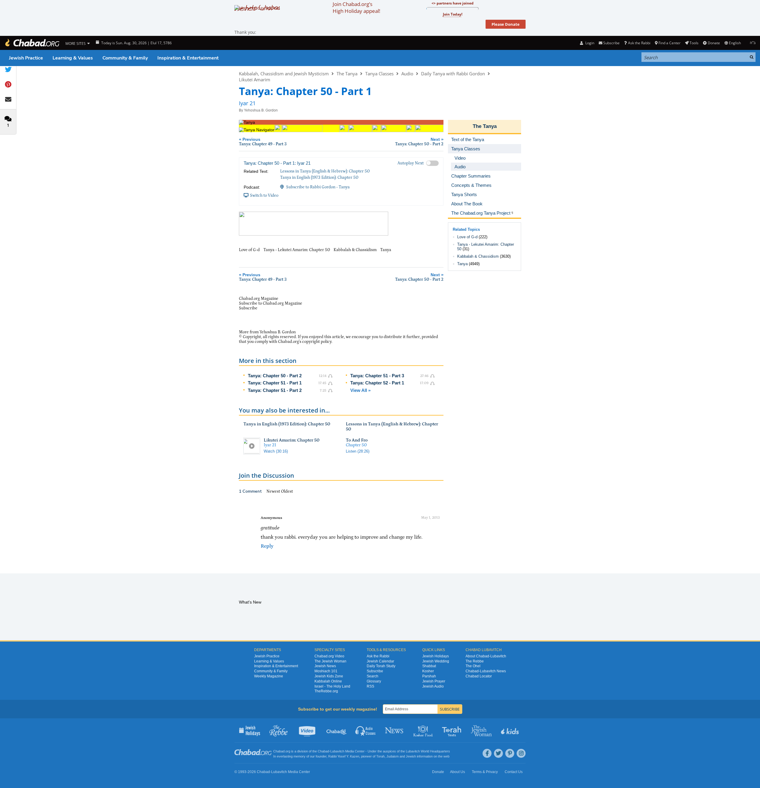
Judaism (392, 756)
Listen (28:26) (357, 451)
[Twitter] (498, 753)
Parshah (429, 676)
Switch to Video (264, 195)
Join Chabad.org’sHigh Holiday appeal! (356, 7)
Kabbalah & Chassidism (478, 256)
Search (372, 676)
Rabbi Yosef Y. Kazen (343, 756)
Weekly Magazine (268, 676)
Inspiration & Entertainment (188, 58)
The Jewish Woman (330, 661)
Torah (380, 756)
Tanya (462, 264)
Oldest (287, 491)
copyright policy (316, 341)
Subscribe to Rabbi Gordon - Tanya (318, 187)
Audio (407, 74)
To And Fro (357, 440)
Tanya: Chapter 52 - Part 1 (377, 382)
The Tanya (347, 74)
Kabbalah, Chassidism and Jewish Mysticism (284, 74)
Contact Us (514, 772)
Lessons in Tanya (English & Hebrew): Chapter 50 (325, 171)
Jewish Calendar (380, 661)
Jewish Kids (510, 730)
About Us (457, 772)
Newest (273, 491)
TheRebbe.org (326, 691)
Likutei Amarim (254, 80)
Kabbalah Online (328, 681)
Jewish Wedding (435, 661)
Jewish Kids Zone (328, 676)
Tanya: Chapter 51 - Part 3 (377, 375)
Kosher (428, 671)
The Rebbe (475, 661)
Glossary (374, 681)
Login (589, 42)
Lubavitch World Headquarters (428, 751)
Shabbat (429, 666)
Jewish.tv (308, 730)
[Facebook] (487, 753)
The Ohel (473, 666)
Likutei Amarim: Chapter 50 (292, 440)
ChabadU (337, 730)
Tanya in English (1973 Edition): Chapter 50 (319, 177)
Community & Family (125, 58)
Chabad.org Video (329, 656)
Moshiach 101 (325, 671)
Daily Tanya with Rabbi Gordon (453, 74)
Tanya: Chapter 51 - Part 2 (275, 390)
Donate (714, 42)
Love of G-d (467, 237)
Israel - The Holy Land (332, 686)
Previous (263, 141)
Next (419, 141)
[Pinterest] (509, 753)
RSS (370, 686)
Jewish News (325, 666)
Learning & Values (73, 58)
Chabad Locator (479, 676)
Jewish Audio (433, 686)
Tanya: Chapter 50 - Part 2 (275, 375)
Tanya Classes (379, 74)
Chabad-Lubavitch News (486, 671)
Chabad (323, 751)
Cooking (423, 730)
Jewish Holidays (435, 656)
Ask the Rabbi (639, 42)
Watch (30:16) (276, 451)
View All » (360, 390)
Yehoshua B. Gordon (261, 110)
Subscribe (375, 671)
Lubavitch (337, 751)
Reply (267, 546)
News (395, 730)
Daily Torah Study (381, 666)
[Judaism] (31, 43)
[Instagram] (521, 753)
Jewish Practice (26, 58)
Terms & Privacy (485, 772)
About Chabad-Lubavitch (486, 656)
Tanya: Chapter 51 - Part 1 (275, 382)
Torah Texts (452, 730)
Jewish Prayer (433, 681)
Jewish (411, 756)
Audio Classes (366, 730)
